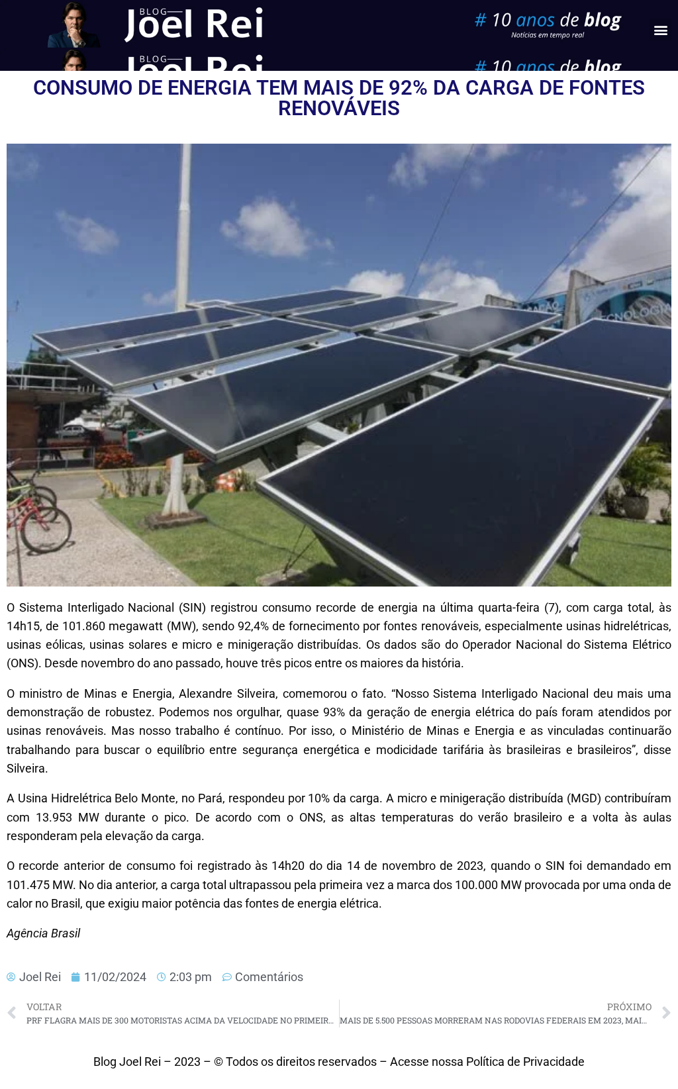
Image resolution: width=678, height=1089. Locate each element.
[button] (660, 29)
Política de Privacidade (525, 1061)
